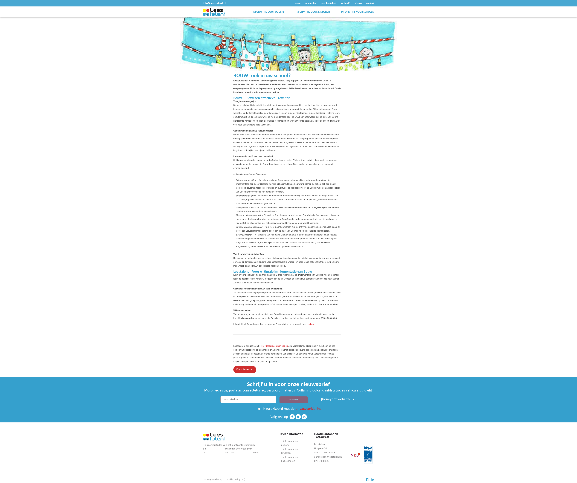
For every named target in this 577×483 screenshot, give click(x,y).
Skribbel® (345, 3)
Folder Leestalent (244, 369)
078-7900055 (321, 461)
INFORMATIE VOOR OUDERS (268, 12)
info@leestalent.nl (214, 3)
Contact (370, 3)
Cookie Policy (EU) (235, 479)
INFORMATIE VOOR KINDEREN (313, 12)
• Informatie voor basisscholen (290, 459)
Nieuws (358, 3)
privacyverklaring (308, 409)
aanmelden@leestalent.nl (328, 456)
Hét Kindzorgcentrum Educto (274, 346)
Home (298, 3)
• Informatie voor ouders (290, 443)
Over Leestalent (328, 3)
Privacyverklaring (213, 479)
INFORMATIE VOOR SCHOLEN (357, 12)
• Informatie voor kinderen (290, 451)
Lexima (310, 324)
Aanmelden (310, 3)
